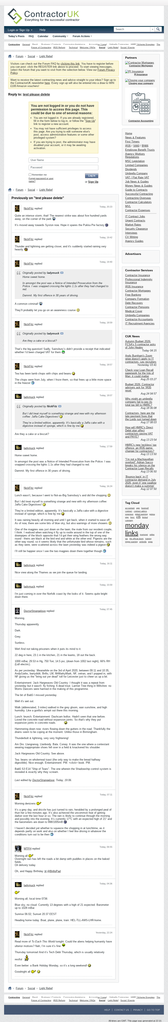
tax (126, 539)
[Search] (158, 29)
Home (128, 133)
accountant (130, 508)
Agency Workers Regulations (135, 155)
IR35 (128, 145)
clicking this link (70, 63)
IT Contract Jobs (135, 216)
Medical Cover (133, 311)
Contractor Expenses (137, 210)
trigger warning (131, 542)
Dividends (131, 169)
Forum (19, 56)
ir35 (138, 517)
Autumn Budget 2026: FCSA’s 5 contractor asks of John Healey (140, 344)
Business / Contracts (51, 44)
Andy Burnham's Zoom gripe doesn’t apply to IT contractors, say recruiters (140, 358)
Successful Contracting (139, 193)
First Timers (132, 141)
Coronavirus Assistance (74, 44)
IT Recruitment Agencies (139, 323)
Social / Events (127, 47)
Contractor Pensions (137, 307)
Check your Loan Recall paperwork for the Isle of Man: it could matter (139, 373)
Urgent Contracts (135, 220)
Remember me (39, 174)
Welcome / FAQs (87, 47)
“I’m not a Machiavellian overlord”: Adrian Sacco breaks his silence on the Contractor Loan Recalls (140, 464)
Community (59, 36)
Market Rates (133, 224)
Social (102, 47)
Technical (73, 47)
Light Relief (113, 47)
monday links (137, 529)
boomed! (145, 508)
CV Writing (131, 236)
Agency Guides (134, 241)
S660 (136, 145)
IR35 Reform (59, 47)
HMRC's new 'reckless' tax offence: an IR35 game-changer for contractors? (141, 448)
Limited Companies (136, 165)
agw (138, 508)
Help (42, 29)
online (152, 535)
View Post (61, 273)
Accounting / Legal (98, 44)
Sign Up (90, 120)
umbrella (142, 542)
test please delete (36, 94)
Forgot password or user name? (41, 179)
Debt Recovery (134, 303)
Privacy (138, 1010)
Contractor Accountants (139, 319)
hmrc (132, 517)
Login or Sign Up (19, 30)
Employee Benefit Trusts (140, 149)
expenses (129, 514)
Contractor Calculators (138, 202)
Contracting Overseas (138, 198)
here (47, 82)
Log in (91, 175)
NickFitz (29, 208)
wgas (150, 542)
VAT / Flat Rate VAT (137, 177)
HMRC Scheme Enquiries (142, 44)
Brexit (35, 44)
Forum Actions (81, 36)
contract (128, 511)
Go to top (153, 1010)
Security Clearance (136, 228)
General (26, 44)
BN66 (145, 145)
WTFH (27, 848)
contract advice (140, 511)
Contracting (14, 44)
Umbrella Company (136, 173)
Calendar (43, 36)
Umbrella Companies (119, 44)
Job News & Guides (137, 181)
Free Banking (133, 294)
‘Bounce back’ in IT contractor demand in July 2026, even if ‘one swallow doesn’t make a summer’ (140, 481)
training (148, 539)
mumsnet (144, 535)
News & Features (135, 137)
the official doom (136, 539)
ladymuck (29, 397)
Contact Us (121, 1010)
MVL (128, 206)
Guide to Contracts (136, 189)
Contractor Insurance (137, 275)
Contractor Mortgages (138, 290)
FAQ (31, 36)
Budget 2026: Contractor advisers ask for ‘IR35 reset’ (139, 387)
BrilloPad (55, 871)
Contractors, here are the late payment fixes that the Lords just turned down (141, 416)
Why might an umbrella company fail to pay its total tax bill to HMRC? (138, 401)
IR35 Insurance (134, 286)
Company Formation (137, 298)
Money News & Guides (138, 185)
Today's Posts (16, 36)
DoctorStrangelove (35, 611)
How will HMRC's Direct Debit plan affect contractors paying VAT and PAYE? (139, 432)
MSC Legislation (135, 161)
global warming (141, 514)
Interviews (131, 232)
